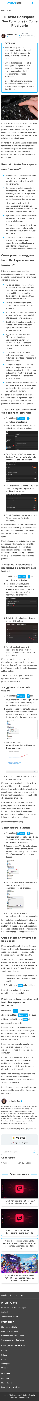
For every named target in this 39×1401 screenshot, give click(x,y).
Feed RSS (5, 1379)
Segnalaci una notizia (9, 1316)
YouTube (22, 1295)
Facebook (11, 1295)
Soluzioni (4, 1355)
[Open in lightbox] (22, 441)
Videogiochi (5, 1364)
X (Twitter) (16, 1295)
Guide (9, 11)
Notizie (4, 1351)
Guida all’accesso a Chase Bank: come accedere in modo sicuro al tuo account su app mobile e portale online (19, 1245)
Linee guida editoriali (9, 1327)
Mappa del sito (7, 1383)
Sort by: (21, 1163)
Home (3, 11)
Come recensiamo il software (12, 1340)
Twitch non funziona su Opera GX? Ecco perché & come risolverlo (19, 1202)
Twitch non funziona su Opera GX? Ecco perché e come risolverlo (19, 1231)
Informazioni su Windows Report (13, 1308)
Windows (4, 1368)
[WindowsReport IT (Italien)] (14, 3)
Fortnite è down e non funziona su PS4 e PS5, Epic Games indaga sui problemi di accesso (19, 1278)
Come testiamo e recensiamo (12, 1336)
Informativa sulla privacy (10, 1387)
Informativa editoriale (9, 1331)
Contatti (4, 1312)
